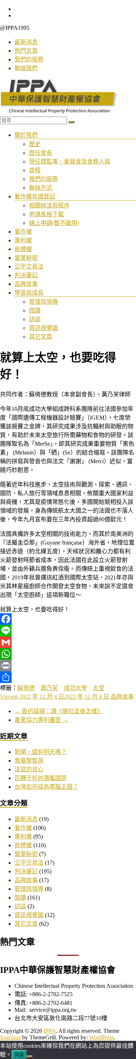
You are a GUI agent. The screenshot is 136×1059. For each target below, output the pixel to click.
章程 (35, 170)
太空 (98, 688)
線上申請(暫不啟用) (54, 223)
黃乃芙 (49, 688)
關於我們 (26, 135)
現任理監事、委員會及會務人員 (69, 161)
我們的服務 (29, 59)
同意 (19, 1055)
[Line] (68, 630)
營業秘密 (26, 258)
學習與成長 (29, 293)
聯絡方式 (40, 188)
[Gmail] (68, 642)
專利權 (23, 240)
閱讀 (35, 310)
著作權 (23, 232)
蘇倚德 (26, 688)
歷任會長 (40, 153)
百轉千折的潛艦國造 (41, 778)
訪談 (35, 319)
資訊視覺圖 (43, 328)
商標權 (23, 249)
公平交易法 (29, 266)
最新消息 (26, 42)
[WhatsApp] (68, 654)
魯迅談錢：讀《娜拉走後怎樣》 (59, 711)
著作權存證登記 (35, 196)
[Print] (68, 665)
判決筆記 (26, 275)
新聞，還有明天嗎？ (41, 752)
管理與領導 (43, 302)
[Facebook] (68, 619)
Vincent (9, 697)
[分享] (68, 677)
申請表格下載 (46, 214)
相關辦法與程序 (49, 205)
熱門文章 (26, 51)
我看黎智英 (29, 760)
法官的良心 (29, 769)
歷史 (35, 144)
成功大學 (75, 688)
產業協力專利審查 (41, 720)
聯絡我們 (26, 68)
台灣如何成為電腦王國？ (46, 787)
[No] (30, 1056)
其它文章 (40, 337)
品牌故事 (26, 284)
